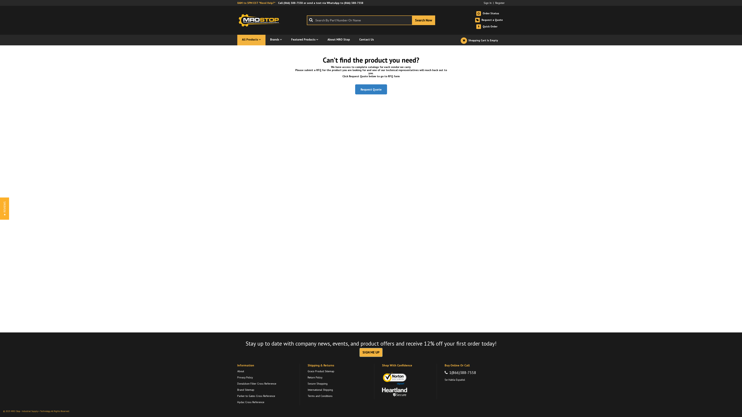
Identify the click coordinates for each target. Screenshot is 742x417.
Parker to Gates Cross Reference (256, 396)
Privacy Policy (245, 377)
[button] (4, 208)
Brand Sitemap (245, 390)
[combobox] (371, 20)
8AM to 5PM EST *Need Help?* (256, 2)
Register (500, 2)
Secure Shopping (318, 383)
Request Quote (371, 89)
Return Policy (315, 377)
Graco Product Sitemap (321, 371)
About (240, 371)
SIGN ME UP (371, 352)
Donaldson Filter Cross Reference (256, 383)
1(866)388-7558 (462, 372)
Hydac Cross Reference (250, 402)
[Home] (260, 20)
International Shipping (320, 390)
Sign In (488, 2)
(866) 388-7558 (293, 2)
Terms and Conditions (320, 396)
